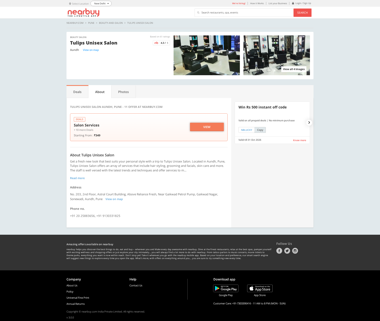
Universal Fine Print (77, 297)
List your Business (278, 3)
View (206, 127)
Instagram (295, 251)
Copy (260, 130)
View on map (91, 50)
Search (302, 12)
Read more (77, 178)
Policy (69, 291)
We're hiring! (238, 3)
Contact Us (135, 285)
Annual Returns (75, 304)
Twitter (287, 251)
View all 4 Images (294, 69)
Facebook (279, 251)
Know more (299, 140)
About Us (71, 285)
